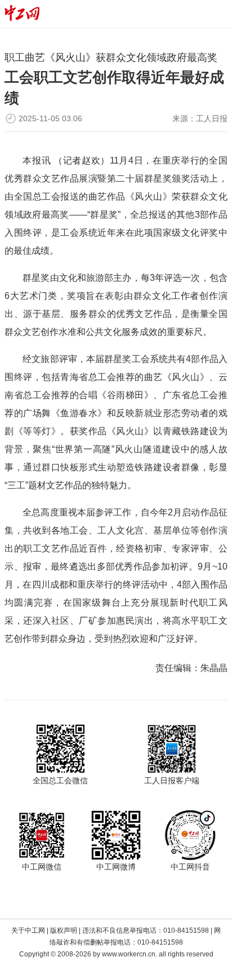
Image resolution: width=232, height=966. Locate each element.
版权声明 (63, 930)
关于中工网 (28, 930)
